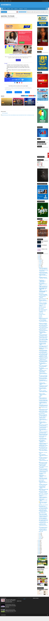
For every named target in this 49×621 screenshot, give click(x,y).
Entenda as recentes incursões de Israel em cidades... (42, 394)
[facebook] (42, 1)
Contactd (15, 8)
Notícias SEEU (41, 531)
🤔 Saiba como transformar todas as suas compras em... (43, 502)
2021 (39, 541)
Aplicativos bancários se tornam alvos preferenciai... (43, 330)
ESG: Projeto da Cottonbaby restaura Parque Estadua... (43, 376)
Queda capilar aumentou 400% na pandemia (42, 465)
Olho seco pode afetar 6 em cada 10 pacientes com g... (43, 448)
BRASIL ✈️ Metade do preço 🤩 (43, 407)
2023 (39, 258)
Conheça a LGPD (9, 92)
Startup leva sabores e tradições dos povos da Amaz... (43, 422)
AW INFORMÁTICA (6, 5)
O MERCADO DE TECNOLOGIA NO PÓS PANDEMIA (43, 291)
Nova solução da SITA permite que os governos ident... (43, 509)
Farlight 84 (40, 316)
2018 (39, 545)
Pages (12, 8)
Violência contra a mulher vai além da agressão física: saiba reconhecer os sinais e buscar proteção (28, 11)
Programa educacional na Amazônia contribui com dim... (43, 403)
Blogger (24, 598)
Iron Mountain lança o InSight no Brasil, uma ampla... (43, 471)
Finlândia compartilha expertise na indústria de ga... (43, 275)
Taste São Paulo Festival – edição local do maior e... (43, 439)
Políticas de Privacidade (18, 92)
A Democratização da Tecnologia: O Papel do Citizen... (42, 332)
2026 (39, 254)
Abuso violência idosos (42, 512)
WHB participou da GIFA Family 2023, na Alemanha (43, 490)
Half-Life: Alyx (41, 313)
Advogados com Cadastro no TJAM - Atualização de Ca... (43, 286)
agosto (40, 264)
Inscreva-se (18, 60)
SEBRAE (16, 17)
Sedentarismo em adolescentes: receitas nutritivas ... (42, 476)
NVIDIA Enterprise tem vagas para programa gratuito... (43, 463)
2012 (39, 553)
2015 (39, 549)
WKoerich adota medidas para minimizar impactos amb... (43, 434)
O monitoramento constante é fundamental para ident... (43, 386)
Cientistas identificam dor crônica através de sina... (43, 398)
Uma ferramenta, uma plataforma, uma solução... (43, 506)
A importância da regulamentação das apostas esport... (42, 281)
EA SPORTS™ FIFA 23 (42, 314)
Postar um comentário (5, 113)
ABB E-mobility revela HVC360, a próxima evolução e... (43, 520)
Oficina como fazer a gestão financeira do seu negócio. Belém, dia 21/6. (18, 66)
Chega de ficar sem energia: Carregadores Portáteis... (43, 492)
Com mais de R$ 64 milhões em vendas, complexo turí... (43, 295)
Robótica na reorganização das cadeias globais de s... (43, 415)
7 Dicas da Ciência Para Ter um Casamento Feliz (43, 270)
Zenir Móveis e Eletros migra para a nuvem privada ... (43, 485)
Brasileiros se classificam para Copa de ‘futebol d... (43, 303)
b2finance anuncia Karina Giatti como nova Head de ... (43, 341)
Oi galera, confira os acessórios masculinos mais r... (43, 460)
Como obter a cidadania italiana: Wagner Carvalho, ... (43, 391)
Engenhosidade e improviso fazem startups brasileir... (43, 478)
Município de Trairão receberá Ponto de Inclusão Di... (43, 319)
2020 (39, 542)
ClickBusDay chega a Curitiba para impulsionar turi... (43, 446)
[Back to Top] (47, 615)
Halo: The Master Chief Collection (42, 311)
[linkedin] (44, 1)
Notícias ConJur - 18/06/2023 (43, 493)
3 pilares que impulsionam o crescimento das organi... (43, 335)
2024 (39, 257)
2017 (39, 546)
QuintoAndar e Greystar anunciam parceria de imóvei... (42, 344)
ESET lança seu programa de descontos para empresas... (43, 469)
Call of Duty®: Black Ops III (43, 309)
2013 (39, 552)
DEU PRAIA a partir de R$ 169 (43, 504)
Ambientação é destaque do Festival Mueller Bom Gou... (43, 361)
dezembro (40, 260)
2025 (39, 256)
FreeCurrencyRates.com (40, 105)
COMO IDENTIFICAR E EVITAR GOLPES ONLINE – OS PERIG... (43, 289)
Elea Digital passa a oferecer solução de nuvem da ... (43, 359)
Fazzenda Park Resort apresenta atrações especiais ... (42, 487)
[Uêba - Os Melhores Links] (40, 49)
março (40, 535)
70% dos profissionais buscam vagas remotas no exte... (43, 429)
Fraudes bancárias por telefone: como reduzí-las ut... (43, 419)
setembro (40, 262)
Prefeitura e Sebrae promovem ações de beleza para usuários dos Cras (30, 104)
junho (40, 266)
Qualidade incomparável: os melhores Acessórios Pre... (43, 497)
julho (40, 265)
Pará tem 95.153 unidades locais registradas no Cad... (43, 353)
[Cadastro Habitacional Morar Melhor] (42, 25)
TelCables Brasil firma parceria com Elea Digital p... (43, 373)
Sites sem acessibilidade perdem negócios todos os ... (43, 321)
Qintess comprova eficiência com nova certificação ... (43, 366)
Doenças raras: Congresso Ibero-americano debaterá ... (43, 450)
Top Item (25, 8)
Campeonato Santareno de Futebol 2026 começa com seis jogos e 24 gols (10, 610)
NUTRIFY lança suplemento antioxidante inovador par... (43, 511)
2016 (39, 548)
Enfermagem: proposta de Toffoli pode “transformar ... (43, 278)
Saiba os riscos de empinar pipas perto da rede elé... (43, 514)
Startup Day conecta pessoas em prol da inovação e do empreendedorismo (18, 104)
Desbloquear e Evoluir (44, 248)
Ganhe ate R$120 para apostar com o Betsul (43, 467)
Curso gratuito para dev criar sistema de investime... (43, 427)
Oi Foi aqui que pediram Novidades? (42, 473)
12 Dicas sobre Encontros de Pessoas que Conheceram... (43, 268)
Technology (21, 8)
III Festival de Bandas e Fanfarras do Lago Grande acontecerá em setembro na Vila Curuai (10, 605)
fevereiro (40, 537)
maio (40, 533)
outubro (40, 261)
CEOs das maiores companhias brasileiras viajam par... (43, 425)
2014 (39, 550)
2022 (39, 540)
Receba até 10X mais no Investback (42, 297)
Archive (8, 8)
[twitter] (46, 1)
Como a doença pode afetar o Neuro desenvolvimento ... (43, 326)
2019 (39, 544)
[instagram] (43, 1)
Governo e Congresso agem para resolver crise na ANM (43, 339)
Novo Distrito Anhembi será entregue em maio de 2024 (43, 400)
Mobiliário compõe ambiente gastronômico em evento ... (43, 412)
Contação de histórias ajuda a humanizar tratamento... (43, 516)
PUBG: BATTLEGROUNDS (42, 307)
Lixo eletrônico (41, 293)
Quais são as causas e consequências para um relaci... (43, 363)
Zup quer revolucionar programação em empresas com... (43, 455)
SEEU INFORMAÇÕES (44, 245)
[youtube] (47, 1)
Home (5, 8)
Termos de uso (27, 92)
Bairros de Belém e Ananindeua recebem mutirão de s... (42, 441)
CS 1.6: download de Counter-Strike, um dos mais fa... (43, 528)
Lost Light (40, 315)
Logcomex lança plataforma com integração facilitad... (43, 350)
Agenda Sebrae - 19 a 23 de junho (6, 104)
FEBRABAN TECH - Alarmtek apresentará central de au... (43, 357)
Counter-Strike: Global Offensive (42, 305)
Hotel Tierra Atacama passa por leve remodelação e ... (43, 518)
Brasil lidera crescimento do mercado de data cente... (43, 458)
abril (40, 534)
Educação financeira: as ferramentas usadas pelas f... (43, 380)
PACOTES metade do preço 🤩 (43, 298)
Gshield (40, 396)
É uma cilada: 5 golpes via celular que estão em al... (43, 530)
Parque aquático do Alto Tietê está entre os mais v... (43, 523)
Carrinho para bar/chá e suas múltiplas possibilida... (43, 444)
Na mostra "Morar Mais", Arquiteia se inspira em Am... (43, 388)
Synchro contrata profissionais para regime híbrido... (43, 500)
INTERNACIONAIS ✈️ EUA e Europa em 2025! (43, 371)
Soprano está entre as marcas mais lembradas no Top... (43, 410)
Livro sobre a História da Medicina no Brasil (42, 417)
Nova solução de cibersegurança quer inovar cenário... (43, 368)
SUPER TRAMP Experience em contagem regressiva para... (43, 405)
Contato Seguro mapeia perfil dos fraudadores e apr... (43, 346)
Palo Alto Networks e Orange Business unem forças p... (43, 337)
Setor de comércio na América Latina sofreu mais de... (43, 328)
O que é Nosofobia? (42, 413)
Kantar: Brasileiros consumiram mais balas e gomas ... (43, 284)
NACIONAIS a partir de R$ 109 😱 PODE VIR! (43, 348)
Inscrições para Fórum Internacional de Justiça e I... (43, 525)
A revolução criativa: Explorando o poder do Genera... (42, 383)
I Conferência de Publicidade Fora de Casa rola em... (43, 432)
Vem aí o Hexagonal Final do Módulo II (43, 495)
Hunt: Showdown (41, 308)
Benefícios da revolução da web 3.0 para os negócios (43, 324)
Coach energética (41, 480)
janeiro (40, 538)
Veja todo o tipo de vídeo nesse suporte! (42, 436)
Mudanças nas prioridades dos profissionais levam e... (43, 378)
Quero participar (22, 42)
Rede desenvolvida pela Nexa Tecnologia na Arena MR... (43, 355)
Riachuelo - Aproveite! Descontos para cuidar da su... (43, 300)
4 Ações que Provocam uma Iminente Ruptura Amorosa (43, 273)
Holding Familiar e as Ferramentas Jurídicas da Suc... (43, 482)
